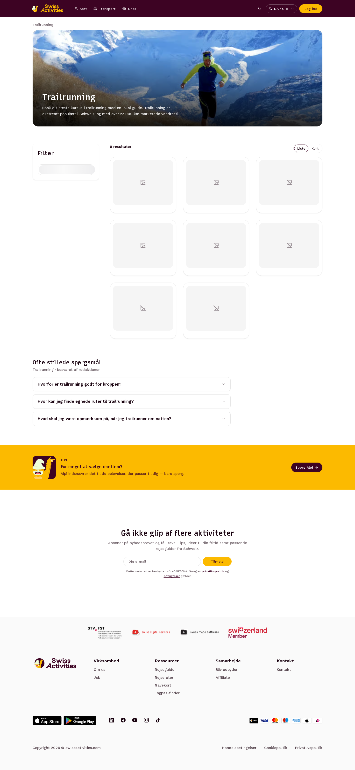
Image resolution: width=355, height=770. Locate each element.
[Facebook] (123, 720)
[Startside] (50, 9)
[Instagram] (146, 720)
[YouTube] (135, 720)
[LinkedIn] (111, 720)
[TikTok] (158, 720)
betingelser (172, 576)
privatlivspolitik (213, 571)
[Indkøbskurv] (259, 8)
